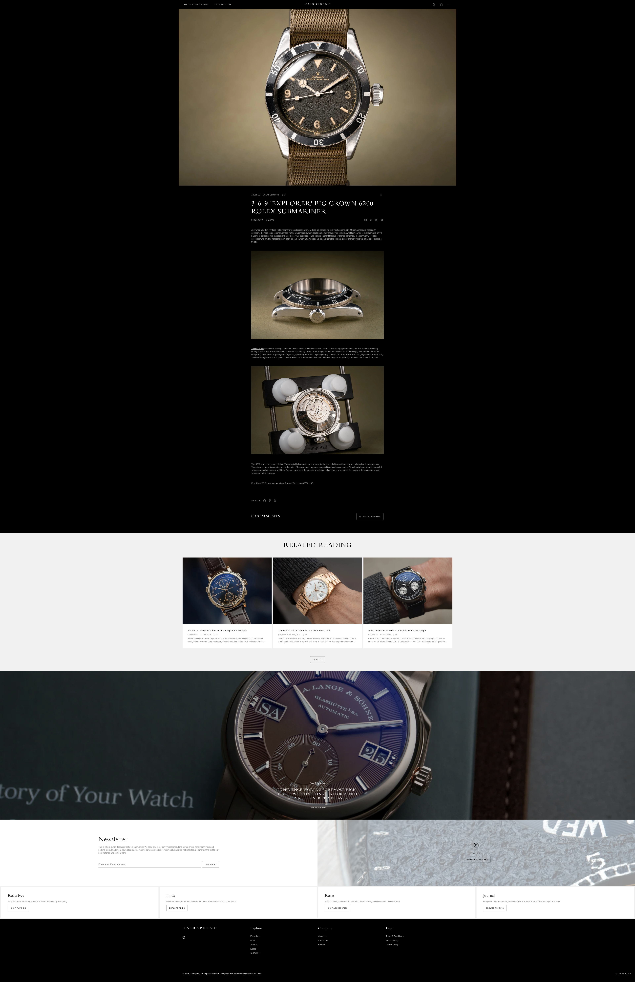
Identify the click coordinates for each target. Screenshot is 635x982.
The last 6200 (257, 348)
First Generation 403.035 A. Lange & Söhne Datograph (397, 631)
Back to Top (625, 974)
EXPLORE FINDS (177, 908)
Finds (252, 940)
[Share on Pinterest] (371, 220)
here (278, 483)
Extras (253, 949)
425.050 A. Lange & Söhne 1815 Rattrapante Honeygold (217, 631)
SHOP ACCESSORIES (338, 908)
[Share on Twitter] (376, 220)
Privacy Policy (392, 940)
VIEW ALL (317, 660)
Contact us (323, 940)
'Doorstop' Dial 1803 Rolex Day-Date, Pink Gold (304, 631)
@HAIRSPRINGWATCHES (476, 859)
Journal (253, 944)
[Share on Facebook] (365, 220)
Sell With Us (255, 953)
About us (322, 936)
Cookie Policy (392, 944)
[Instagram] (183, 937)
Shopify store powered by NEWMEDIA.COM (241, 974)
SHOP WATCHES (18, 908)
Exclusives (255, 936)
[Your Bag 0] (442, 4)
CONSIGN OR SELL (318, 807)
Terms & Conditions (394, 936)
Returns (321, 944)
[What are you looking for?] (434, 4)
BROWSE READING (495, 908)
